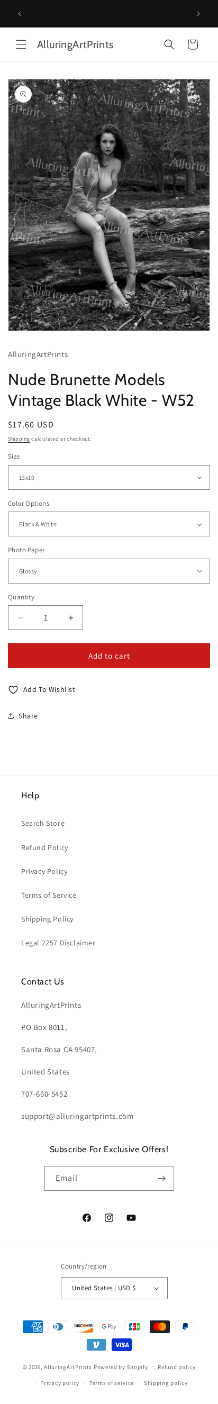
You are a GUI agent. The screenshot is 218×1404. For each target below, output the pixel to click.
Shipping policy (166, 1383)
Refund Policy (44, 847)
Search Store (43, 823)
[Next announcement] (198, 13)
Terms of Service (49, 895)
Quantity (21, 596)
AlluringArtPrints (68, 1366)
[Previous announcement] (19, 13)
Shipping (19, 438)
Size (14, 456)
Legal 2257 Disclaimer (58, 942)
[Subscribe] (162, 1178)
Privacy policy (59, 1383)
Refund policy (176, 1367)
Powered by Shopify (121, 1366)
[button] (21, 44)
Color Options (28, 503)
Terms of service (111, 1383)
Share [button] (28, 716)
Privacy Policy (44, 871)
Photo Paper (26, 549)
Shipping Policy (47, 919)
